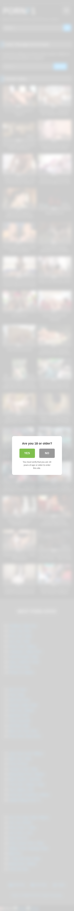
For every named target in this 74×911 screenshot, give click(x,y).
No (47, 453)
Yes (27, 453)
